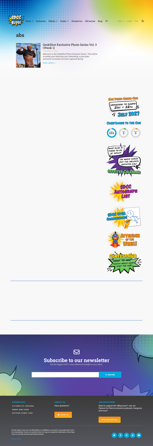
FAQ (136, 21)
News (28, 21)
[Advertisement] (76, 6)
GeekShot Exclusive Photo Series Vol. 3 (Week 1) (70, 46)
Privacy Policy (16, 439)
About (120, 21)
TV (106, 21)
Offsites (51, 21)
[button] (142, 21)
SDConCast (90, 21)
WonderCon (76, 21)
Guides (63, 21)
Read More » (49, 63)
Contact (129, 21)
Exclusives (41, 21)
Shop (100, 21)
